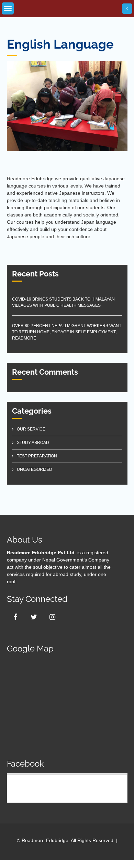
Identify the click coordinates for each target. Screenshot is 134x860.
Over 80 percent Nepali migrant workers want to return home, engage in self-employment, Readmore (66, 332)
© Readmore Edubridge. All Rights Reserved (65, 840)
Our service (31, 429)
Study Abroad (33, 442)
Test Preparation (37, 456)
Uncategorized (34, 469)
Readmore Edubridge (43, 787)
